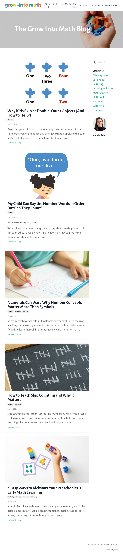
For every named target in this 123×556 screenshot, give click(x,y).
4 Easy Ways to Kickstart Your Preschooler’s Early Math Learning (44, 490)
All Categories (100, 75)
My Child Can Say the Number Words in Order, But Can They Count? (46, 205)
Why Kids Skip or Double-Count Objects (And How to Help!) (45, 113)
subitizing (18, 404)
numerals (18, 311)
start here (25, 311)
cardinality (11, 497)
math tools (99, 97)
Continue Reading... (14, 143)
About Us (47, 5)
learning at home (103, 88)
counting (10, 119)
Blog (55, 4)
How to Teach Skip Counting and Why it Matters (40, 397)
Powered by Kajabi (112, 550)
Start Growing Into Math (69, 5)
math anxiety (100, 92)
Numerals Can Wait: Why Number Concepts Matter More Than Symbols (44, 304)
